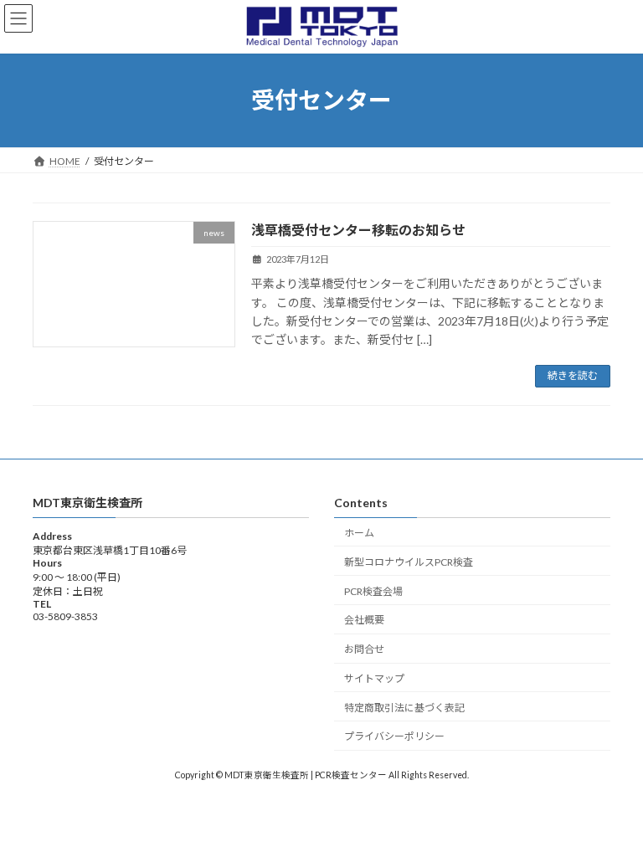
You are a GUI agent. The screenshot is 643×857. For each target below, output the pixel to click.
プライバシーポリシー (394, 736)
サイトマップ (374, 678)
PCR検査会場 (373, 590)
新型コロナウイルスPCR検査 (408, 562)
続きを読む (573, 375)
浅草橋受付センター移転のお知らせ (358, 230)
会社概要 (364, 619)
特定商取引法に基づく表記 (404, 706)
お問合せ (364, 649)
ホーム (359, 532)
